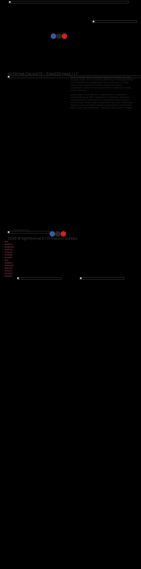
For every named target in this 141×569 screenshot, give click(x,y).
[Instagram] (59, 36)
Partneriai (8, 255)
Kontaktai (8, 257)
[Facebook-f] (53, 36)
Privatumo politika (62, 238)
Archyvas (8, 252)
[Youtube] (64, 36)
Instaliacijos (9, 247)
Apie (6, 241)
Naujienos (8, 244)
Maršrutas (8, 249)
